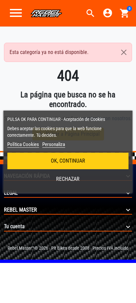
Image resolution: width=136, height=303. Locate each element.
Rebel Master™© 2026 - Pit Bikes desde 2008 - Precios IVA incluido (68, 248)
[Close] (124, 52)
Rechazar (68, 179)
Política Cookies (23, 144)
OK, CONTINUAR (68, 161)
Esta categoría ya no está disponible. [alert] (49, 52)
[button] (90, 13)
